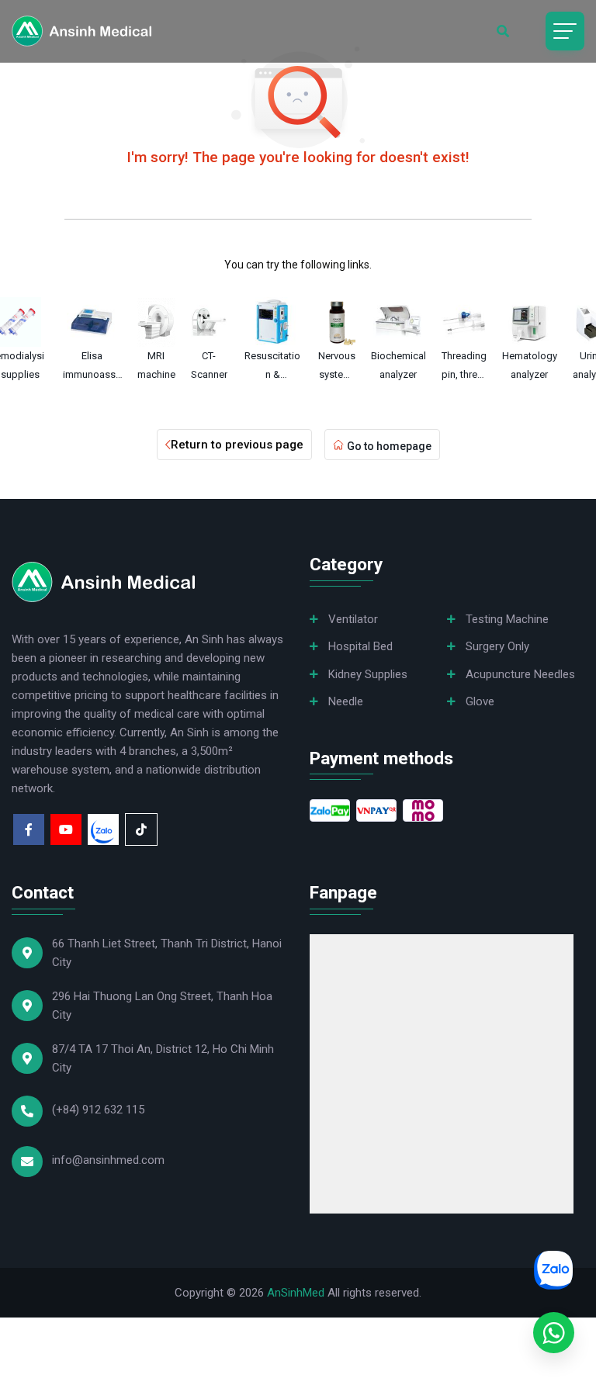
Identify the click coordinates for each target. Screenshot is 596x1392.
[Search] (502, 31)
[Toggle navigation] (565, 31)
